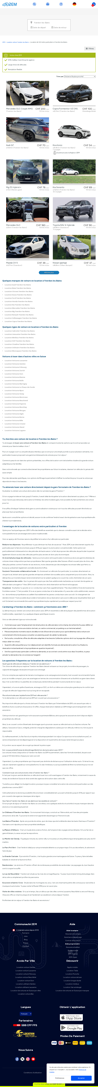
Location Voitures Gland (14, 427)
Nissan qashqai (59, 262)
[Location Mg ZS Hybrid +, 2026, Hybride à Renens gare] (27, 172)
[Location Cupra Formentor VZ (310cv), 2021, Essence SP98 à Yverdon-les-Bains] (74, 93)
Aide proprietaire (72, 944)
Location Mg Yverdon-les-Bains (17, 311)
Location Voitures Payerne (15, 404)
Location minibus (72, 984)
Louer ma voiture (48, 5)
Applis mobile (72, 967)
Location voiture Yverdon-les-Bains (18, 42)
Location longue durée (72, 981)
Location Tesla (72, 971)
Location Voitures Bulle (14, 380)
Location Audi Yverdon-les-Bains (18, 285)
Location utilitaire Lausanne (25, 987)
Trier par (59, 77)
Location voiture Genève (25, 967)
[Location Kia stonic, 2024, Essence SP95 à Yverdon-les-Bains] (74, 130)
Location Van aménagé (72, 987)
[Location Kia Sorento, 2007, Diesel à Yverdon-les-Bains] (74, 172)
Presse (25, 943)
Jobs (26, 936)
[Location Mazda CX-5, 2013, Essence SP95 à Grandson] (27, 248)
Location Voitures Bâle (14, 420)
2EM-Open (73, 957)
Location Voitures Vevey (14, 394)
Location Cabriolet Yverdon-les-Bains (20, 331)
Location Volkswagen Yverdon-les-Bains (21, 318)
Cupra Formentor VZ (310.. (65, 108)
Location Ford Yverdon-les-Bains (18, 298)
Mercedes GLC (12, 225)
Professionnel (73, 951)
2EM (3, 42)
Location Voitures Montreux (16, 397)
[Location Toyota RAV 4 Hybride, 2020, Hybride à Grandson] (74, 210)
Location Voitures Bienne (15, 377)
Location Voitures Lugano (15, 430)
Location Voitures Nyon (14, 390)
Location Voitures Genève (15, 364)
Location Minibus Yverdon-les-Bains (19, 337)
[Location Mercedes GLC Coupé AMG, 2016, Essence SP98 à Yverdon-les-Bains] (27, 93)
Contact (25, 946)
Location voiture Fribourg (25, 974)
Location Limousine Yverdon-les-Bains (20, 334)
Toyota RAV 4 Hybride (63, 225)
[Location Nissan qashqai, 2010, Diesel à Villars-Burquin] (74, 248)
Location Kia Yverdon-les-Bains (17, 305)
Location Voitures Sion (14, 374)
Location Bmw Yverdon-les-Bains (18, 288)
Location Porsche (72, 974)
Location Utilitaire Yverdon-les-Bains (20, 347)
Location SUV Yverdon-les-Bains (17, 341)
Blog (25, 940)
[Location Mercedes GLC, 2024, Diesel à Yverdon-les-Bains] (27, 210)
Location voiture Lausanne (26, 971)
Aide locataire (72, 931)
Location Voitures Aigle (14, 414)
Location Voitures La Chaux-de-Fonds (20, 387)
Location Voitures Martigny (16, 384)
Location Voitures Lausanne (16, 360)
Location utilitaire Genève (25, 984)
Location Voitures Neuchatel (16, 400)
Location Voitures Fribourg (16, 367)
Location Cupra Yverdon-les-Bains (18, 321)
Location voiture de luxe (72, 977)
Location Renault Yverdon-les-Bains (19, 315)
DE (75, 5)
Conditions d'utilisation (33, 1073)
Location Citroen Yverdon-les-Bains (19, 291)
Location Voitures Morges (15, 410)
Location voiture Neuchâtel (25, 977)
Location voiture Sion (25, 981)
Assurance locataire (73, 934)
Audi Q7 (9, 145)
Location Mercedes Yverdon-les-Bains (20, 308)
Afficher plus (49, 273)
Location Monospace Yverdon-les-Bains (20, 351)
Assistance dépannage (73, 937)
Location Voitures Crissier (15, 424)
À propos (25, 933)
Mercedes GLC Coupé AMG (19, 108)
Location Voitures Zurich (15, 370)
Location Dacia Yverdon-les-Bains (18, 295)
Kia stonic (57, 145)
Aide (61, 5)
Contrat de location (73, 941)
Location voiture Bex (26, 994)
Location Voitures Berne (14, 417)
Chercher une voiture (35, 5)
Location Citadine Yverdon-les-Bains (19, 344)
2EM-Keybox (73, 954)
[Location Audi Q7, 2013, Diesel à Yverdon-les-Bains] (27, 130)
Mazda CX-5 (11, 262)
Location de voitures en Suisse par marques (72, 991)
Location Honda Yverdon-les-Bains (19, 301)
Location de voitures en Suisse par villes (26, 991)
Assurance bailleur (73, 947)
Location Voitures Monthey (16, 407)
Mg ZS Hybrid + (13, 187)
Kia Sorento (58, 187)
